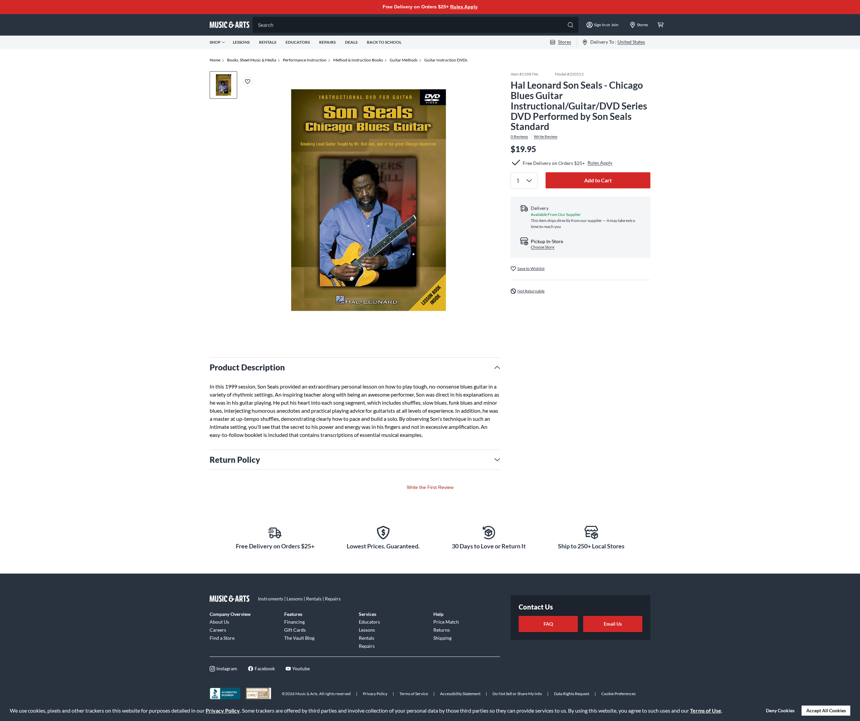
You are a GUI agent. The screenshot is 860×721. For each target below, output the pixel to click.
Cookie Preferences (618, 693)
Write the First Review (430, 487)
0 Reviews (519, 136)
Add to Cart (598, 180)
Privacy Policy (223, 710)
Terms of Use (705, 710)
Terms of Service (413, 693)
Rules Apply (464, 6)
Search (265, 24)
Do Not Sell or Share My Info (517, 693)
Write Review (545, 136)
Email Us (613, 624)
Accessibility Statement (460, 693)
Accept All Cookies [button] (826, 710)
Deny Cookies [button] (780, 710)
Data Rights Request (571, 693)
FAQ (548, 624)
